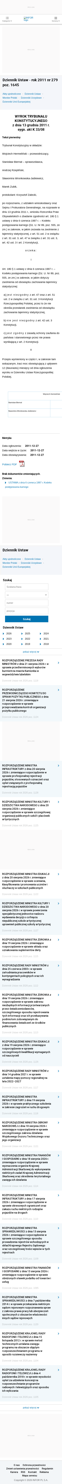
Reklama (44, 1472)
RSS (23, 1472)
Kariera (14, 1472)
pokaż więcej (30, 1407)
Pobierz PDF (9, 464)
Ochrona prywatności (34, 1465)
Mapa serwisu (29, 1475)
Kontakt (32, 1472)
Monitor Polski (10, 98)
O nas (17, 1465)
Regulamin (47, 1468)
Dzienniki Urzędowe (31, 98)
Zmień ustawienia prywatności (22, 1468)
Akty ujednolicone (12, 94)
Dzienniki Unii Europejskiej (16, 101)
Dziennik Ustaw (33, 94)
